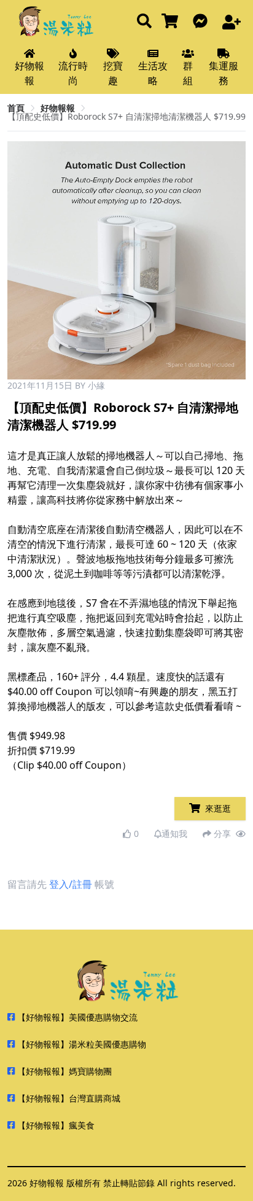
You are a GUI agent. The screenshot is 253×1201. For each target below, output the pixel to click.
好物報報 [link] (58, 108)
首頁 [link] (16, 108)
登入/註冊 (70, 884)
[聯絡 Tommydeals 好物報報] (202, 22)
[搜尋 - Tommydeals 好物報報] (144, 22)
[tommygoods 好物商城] (172, 22)
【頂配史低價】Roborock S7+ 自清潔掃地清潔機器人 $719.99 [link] (126, 116)
